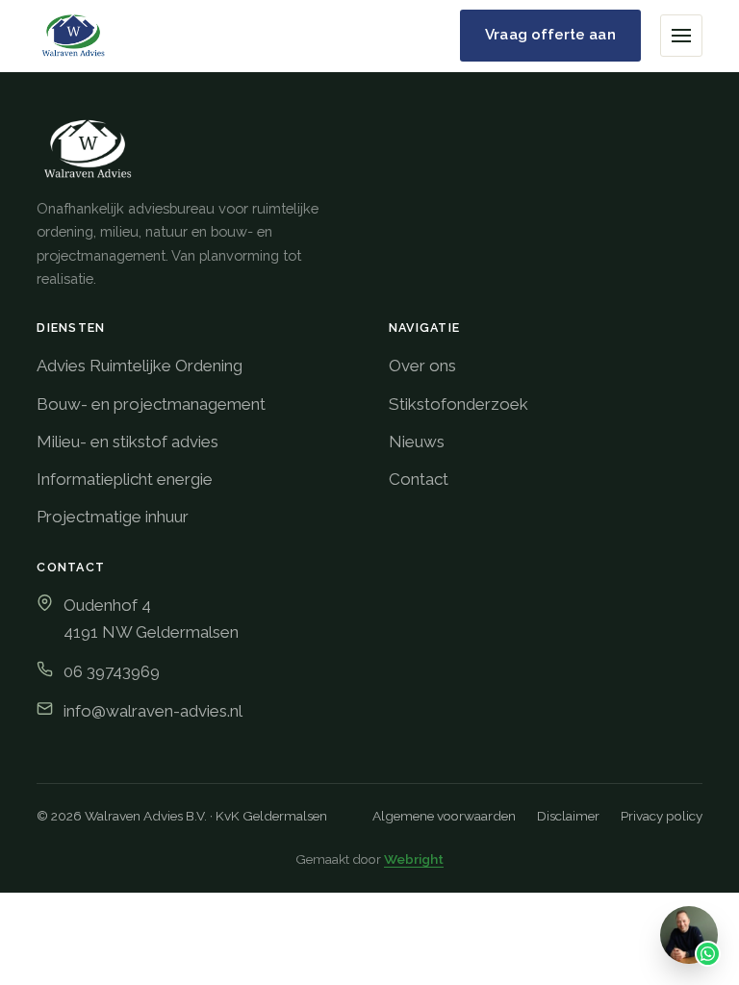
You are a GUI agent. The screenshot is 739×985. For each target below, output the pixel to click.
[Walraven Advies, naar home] (73, 35)
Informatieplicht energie (125, 479)
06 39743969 (112, 671)
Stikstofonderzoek (458, 404)
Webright (414, 859)
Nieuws (417, 441)
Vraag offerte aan (550, 34)
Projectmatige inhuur (113, 516)
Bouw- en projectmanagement (151, 404)
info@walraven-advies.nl (153, 710)
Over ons (422, 365)
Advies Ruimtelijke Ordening (139, 365)
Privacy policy (661, 815)
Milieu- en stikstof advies (127, 441)
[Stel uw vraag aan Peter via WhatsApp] (689, 935)
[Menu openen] (681, 35)
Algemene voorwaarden (444, 815)
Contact (418, 479)
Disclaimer (568, 815)
